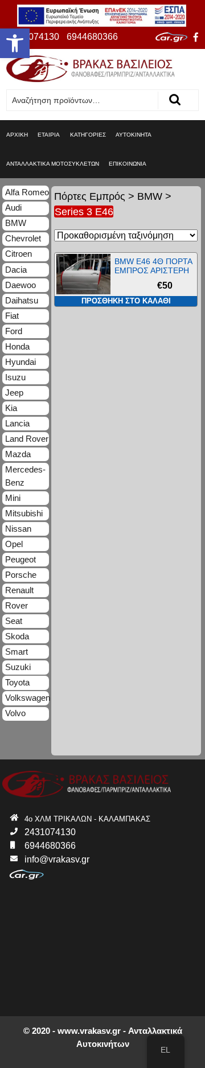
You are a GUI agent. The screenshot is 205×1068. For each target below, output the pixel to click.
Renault (19, 590)
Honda (17, 346)
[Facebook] (196, 37)
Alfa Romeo (27, 192)
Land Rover (26, 438)
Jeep (14, 392)
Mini (12, 498)
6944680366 (92, 37)
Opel (14, 544)
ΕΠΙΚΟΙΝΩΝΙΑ (127, 164)
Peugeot (20, 559)
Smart (16, 651)
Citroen (18, 253)
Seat (13, 621)
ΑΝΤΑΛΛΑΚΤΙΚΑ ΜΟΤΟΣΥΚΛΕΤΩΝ (52, 164)
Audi (13, 207)
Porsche (20, 575)
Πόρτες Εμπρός (89, 196)
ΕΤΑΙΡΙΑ (49, 135)
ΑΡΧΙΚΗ (17, 135)
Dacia (16, 269)
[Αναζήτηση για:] (82, 100)
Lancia (17, 423)
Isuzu (15, 377)
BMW (149, 196)
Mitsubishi (24, 513)
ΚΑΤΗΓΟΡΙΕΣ (88, 135)
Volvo (15, 713)
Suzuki (18, 667)
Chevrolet (23, 238)
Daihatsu (21, 300)
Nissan (18, 528)
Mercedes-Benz (25, 476)
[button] (15, 43)
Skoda (17, 636)
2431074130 (33, 37)
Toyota (17, 682)
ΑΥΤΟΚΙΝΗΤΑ (133, 135)
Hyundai (20, 362)
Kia (11, 408)
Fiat (12, 316)
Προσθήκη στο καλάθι (126, 301)
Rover (16, 605)
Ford (13, 331)
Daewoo (20, 285)
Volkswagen (27, 698)
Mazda (18, 454)
